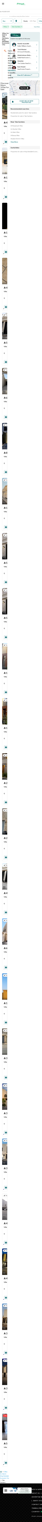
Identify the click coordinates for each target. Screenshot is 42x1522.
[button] (7, 21)
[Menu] (3, 3)
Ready (25, 21)
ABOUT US (36, 1493)
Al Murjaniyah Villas (17, 126)
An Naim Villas (15, 132)
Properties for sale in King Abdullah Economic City (25, 151)
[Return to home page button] (21, 4)
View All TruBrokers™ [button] (24, 75)
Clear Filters (37, 26)
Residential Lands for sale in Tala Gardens (24, 113)
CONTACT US (37, 1504)
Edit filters (12, 70)
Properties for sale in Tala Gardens (22, 116)
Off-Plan (33, 21)
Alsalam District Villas (17, 139)
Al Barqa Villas (15, 135)
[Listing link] (4, 119)
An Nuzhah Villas (16, 129)
